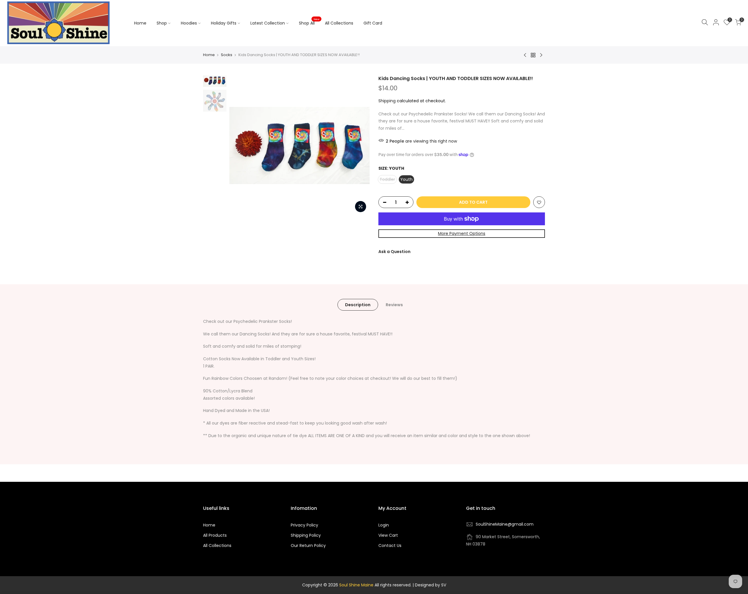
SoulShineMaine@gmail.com (505, 524)
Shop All (309, 22)
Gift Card (372, 23)
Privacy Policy (304, 525)
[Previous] (240, 145)
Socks (226, 55)
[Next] (359, 145)
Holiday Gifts (223, 23)
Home (140, 23)
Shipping (387, 101)
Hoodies (189, 23)
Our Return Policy (308, 545)
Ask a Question (394, 251)
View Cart (388, 535)
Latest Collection (267, 23)
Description (357, 305)
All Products (215, 535)
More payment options (461, 233)
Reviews (394, 305)
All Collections (339, 23)
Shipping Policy (306, 535)
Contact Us (389, 545)
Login (383, 525)
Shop (162, 23)
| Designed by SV (428, 585)
